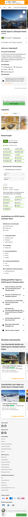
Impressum (3, 482)
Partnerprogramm (5, 467)
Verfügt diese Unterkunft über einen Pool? (12, 319)
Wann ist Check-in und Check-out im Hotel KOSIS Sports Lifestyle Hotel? (13, 288)
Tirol (4, 7)
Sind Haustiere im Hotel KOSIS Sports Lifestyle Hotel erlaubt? (14, 302)
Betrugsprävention (5, 472)
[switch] (3, 515)
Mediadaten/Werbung (6, 449)
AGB (2, 477)
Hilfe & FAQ (3, 457)
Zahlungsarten (4, 459)
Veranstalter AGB (5, 480)
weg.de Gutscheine (5, 462)
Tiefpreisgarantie (5, 464)
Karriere (3, 441)
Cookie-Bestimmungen (6, 444)
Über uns (3, 439)
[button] (14, 19)
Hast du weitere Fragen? (12, 330)
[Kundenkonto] (26, 2)
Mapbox (17, 88)
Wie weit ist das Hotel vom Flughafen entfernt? (13, 295)
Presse (2, 451)
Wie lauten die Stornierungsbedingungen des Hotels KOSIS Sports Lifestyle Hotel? (14, 311)
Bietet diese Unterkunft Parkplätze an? (12, 325)
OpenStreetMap (23, 88)
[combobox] (14, 174)
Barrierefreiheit (4, 490)
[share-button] (24, 12)
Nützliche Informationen (6, 469)
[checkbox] (4, 169)
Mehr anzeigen (8, 83)
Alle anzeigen (5, 74)
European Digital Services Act (8, 487)
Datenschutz (4, 485)
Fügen (9, 7)
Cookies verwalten (5, 446)
